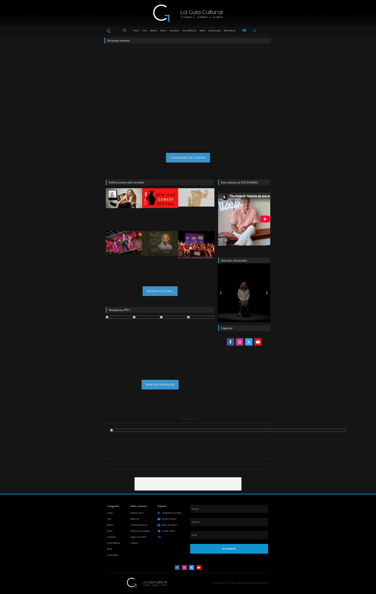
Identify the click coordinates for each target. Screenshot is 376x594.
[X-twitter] (248, 342)
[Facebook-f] (230, 342)
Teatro (136, 30)
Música (153, 30)
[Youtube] (258, 342)
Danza (163, 30)
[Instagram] (239, 342)
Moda (202, 30)
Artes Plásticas (189, 30)
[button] (221, 293)
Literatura (174, 30)
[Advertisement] (188, 483)
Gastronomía (214, 30)
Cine (144, 30)
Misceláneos (230, 30)
